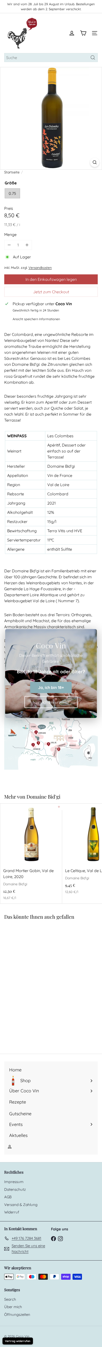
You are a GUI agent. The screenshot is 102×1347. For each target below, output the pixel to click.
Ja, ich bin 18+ (51, 687)
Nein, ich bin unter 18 (51, 701)
